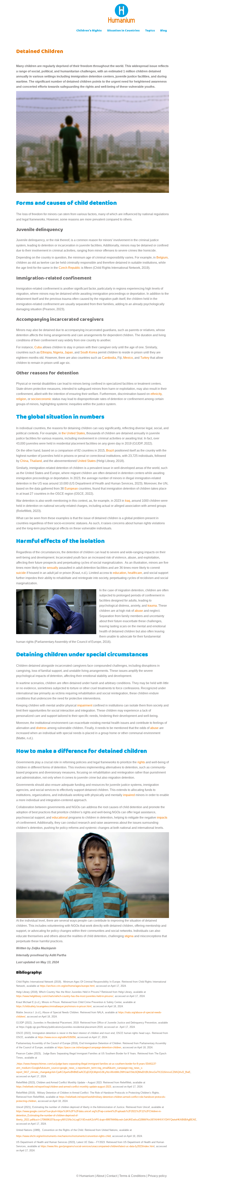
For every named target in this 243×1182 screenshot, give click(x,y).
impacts (161, 817)
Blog (163, 31)
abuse (139, 610)
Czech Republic (69, 267)
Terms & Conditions (132, 1175)
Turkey (144, 357)
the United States (73, 433)
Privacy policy (157, 1175)
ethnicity (156, 393)
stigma (129, 936)
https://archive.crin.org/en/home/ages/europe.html (67, 985)
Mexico (128, 357)
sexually (52, 567)
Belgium (162, 257)
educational (60, 817)
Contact (112, 1175)
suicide (21, 572)
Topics (150, 31)
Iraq (127, 500)
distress (41, 728)
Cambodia (109, 357)
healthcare (135, 572)
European (72, 488)
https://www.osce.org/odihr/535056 (57, 1037)
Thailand (36, 460)
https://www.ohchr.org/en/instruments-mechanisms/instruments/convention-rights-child (63, 1136)
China (24, 460)
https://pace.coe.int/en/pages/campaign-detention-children (89, 1047)
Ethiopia (46, 352)
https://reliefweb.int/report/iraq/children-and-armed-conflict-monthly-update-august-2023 (63, 1086)
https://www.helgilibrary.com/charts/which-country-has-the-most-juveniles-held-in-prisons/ (64, 996)
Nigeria (58, 352)
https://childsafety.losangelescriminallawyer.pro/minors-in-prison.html (54, 1006)
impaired (128, 795)
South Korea (88, 352)
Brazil (109, 450)
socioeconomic (41, 399)
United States (86, 460)
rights (141, 762)
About (100, 1175)
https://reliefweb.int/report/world (76, 1096)
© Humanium (85, 1175)
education (119, 572)
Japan (69, 352)
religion (21, 399)
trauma (152, 605)
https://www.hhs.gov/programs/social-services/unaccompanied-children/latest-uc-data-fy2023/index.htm (97, 1146)
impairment (84, 705)
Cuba (38, 347)
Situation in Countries (123, 31)
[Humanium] (121, 14)
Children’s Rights (89, 31)
